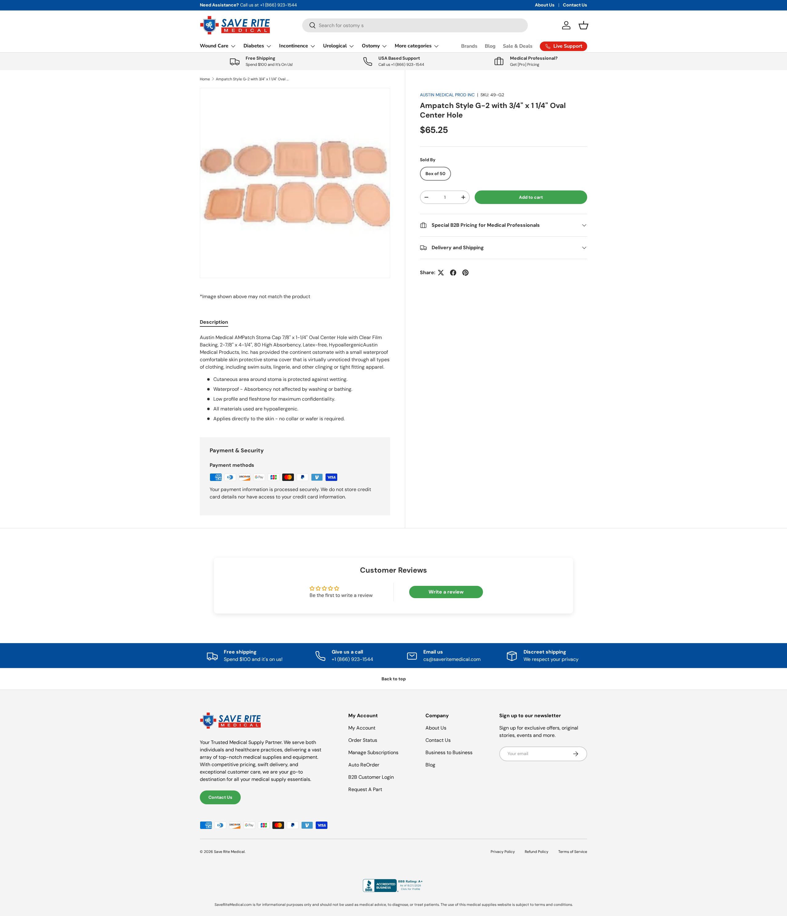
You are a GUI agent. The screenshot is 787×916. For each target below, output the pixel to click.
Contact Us (575, 5)
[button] (583, 25)
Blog (490, 46)
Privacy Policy (503, 851)
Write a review (446, 592)
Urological (335, 45)
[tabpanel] (295, 378)
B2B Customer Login (371, 777)
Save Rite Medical (229, 851)
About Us (545, 5)
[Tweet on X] (441, 272)
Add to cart (531, 197)
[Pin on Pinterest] (465, 272)
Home (205, 79)
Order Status (362, 740)
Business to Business (449, 752)
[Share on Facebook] (453, 272)
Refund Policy (536, 851)
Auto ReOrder (363, 765)
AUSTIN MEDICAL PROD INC (447, 95)
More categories (413, 45)
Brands (469, 46)
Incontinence (293, 45)
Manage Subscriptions (373, 752)
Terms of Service (572, 851)
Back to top (394, 679)
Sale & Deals (517, 46)
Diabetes (253, 45)
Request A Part (365, 789)
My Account (361, 728)
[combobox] (415, 25)
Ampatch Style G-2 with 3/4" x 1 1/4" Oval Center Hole (253, 79)
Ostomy (371, 45)
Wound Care (214, 45)
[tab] (214, 322)
